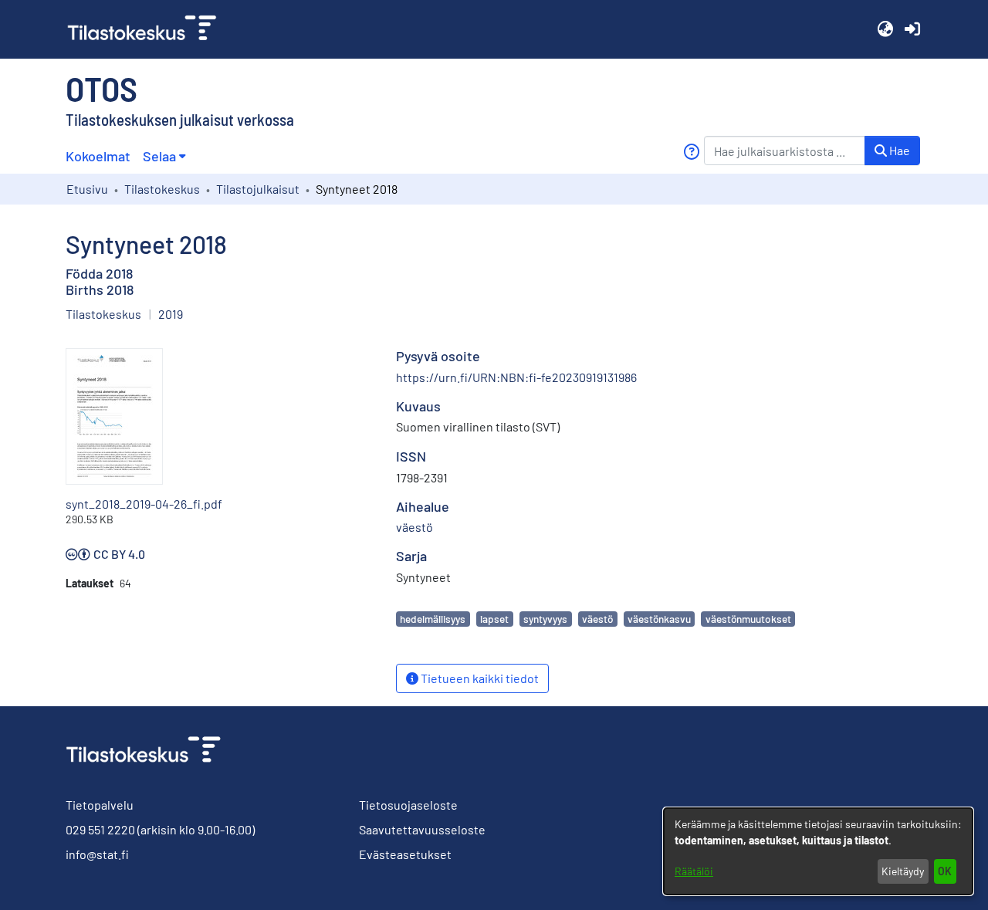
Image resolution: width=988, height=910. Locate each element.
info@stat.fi (97, 854)
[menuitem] (164, 156)
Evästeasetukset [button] (405, 854)
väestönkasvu (659, 618)
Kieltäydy (902, 871)
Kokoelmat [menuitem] (98, 155)
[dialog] (818, 851)
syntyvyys (545, 618)
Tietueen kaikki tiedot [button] (478, 678)
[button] (885, 29)
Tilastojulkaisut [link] (257, 188)
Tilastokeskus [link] (162, 188)
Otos (101, 88)
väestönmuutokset (748, 618)
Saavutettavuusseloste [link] (422, 829)
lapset (494, 618)
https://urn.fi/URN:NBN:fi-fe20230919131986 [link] (516, 377)
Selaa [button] (159, 155)
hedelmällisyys (432, 618)
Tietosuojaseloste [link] (408, 804)
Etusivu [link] (87, 188)
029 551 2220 (100, 829)
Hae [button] (898, 150)
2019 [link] (170, 313)
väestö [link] (414, 526)
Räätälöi (694, 871)
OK (945, 871)
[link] (148, 29)
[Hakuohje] (691, 151)
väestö (597, 618)
